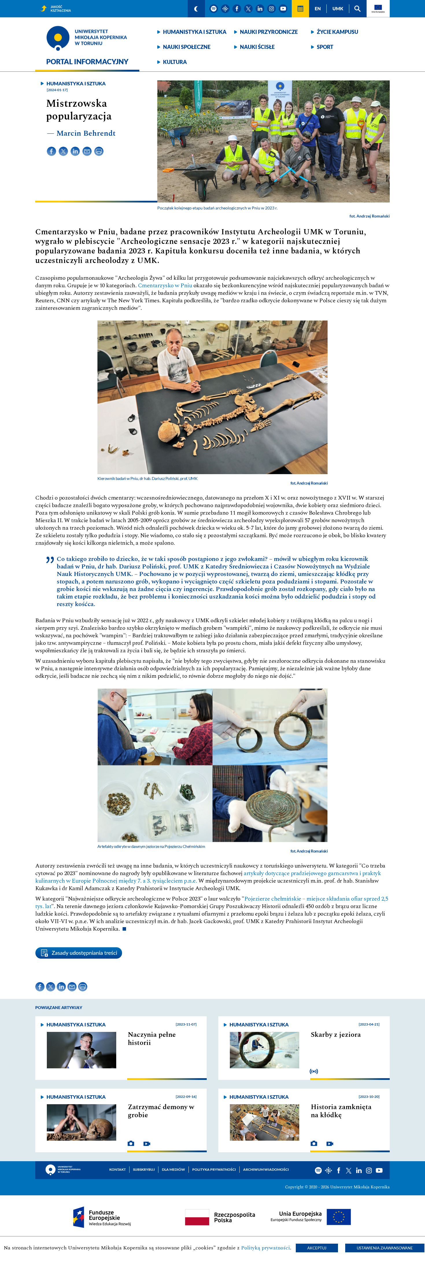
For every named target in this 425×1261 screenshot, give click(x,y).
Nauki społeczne (186, 47)
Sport (325, 47)
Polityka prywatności (214, 1169)
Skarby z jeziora (336, 1035)
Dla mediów (173, 1169)
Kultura (175, 62)
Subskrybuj (144, 1169)
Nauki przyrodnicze (269, 32)
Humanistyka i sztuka (194, 32)
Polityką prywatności (265, 1248)
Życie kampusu (337, 32)
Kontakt (117, 1169)
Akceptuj (316, 1248)
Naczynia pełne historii (152, 1039)
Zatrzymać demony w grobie (161, 1111)
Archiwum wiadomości (266, 1169)
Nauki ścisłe (257, 47)
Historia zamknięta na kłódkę (341, 1111)
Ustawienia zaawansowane (385, 1248)
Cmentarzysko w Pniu (165, 285)
